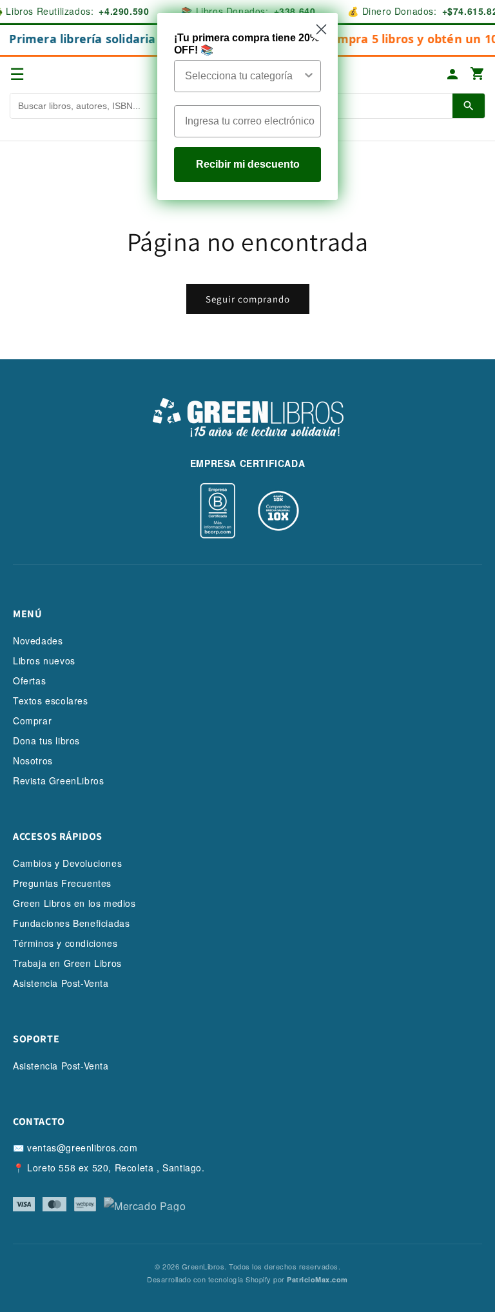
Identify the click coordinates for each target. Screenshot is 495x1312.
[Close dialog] (321, 29)
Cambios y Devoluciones (67, 863)
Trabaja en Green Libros (67, 963)
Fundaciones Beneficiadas (71, 923)
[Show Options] (308, 76)
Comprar (32, 720)
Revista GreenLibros (58, 780)
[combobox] (243, 76)
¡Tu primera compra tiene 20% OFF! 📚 (246, 43)
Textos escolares (50, 700)
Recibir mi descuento (248, 164)
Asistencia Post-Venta (61, 983)
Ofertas (29, 680)
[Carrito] (477, 74)
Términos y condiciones (65, 943)
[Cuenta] (452, 74)
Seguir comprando (248, 299)
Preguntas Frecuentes (62, 883)
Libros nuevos (44, 660)
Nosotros (33, 760)
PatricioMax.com (317, 1279)
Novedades (38, 640)
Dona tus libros (46, 740)
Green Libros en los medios (74, 903)
